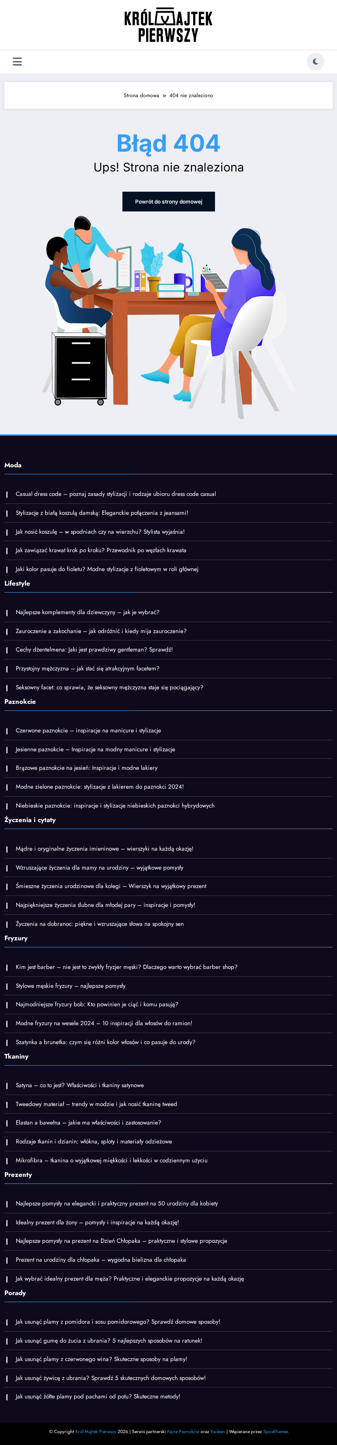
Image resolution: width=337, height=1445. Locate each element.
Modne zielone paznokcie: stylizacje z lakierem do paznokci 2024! (100, 787)
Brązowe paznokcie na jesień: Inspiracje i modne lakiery (87, 768)
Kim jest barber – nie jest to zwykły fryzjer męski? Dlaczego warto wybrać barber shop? (127, 967)
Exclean (218, 1431)
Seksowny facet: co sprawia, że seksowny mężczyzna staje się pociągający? (110, 687)
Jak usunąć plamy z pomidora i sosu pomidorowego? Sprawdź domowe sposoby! (118, 1322)
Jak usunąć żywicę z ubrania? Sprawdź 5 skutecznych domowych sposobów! (111, 1378)
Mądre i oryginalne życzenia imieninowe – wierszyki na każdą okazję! (105, 848)
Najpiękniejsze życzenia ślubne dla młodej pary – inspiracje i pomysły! (105, 905)
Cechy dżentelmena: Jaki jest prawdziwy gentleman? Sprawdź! (94, 649)
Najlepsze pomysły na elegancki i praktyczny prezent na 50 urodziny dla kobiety (117, 1203)
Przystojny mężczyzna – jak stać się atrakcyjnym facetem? (88, 668)
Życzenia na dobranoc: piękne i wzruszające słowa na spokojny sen (100, 924)
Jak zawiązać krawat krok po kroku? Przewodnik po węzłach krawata (101, 550)
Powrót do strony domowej (168, 201)
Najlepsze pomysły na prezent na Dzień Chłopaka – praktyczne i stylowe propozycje (121, 1241)
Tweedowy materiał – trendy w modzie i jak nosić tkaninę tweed (96, 1104)
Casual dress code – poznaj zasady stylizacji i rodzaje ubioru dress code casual (116, 494)
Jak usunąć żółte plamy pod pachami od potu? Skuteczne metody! (98, 1396)
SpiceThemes (275, 1431)
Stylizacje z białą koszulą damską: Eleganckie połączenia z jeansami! (102, 513)
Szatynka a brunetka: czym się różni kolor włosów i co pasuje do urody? (106, 1042)
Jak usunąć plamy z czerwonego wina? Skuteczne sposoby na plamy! (101, 1359)
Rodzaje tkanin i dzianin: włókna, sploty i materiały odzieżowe (94, 1141)
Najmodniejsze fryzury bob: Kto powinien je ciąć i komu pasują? (97, 1004)
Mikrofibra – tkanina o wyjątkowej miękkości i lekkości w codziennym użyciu (112, 1160)
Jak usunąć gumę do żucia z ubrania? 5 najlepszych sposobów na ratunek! (109, 1340)
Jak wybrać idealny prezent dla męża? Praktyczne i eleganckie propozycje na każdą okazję (130, 1278)
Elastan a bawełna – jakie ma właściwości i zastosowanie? (88, 1122)
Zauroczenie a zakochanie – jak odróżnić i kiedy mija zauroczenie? (101, 631)
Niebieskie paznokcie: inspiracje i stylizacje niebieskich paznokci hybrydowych (115, 805)
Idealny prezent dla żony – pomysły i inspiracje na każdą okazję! (97, 1222)
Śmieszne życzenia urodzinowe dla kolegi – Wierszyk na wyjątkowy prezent (111, 886)
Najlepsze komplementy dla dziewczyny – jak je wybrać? (88, 612)
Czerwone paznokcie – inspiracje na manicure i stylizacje (88, 730)
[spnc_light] (315, 61)
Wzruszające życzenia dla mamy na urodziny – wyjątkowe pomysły (99, 867)
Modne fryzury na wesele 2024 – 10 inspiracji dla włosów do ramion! (104, 1023)
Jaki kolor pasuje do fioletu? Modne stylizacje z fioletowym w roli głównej (107, 569)
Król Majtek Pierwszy (95, 1431)
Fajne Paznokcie (183, 1431)
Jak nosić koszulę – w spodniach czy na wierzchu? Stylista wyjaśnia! (100, 532)
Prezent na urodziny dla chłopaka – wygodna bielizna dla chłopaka (101, 1260)
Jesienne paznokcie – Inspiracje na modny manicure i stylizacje (95, 749)
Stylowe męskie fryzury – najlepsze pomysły (70, 986)
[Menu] (17, 61)
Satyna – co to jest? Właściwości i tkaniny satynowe (80, 1085)
